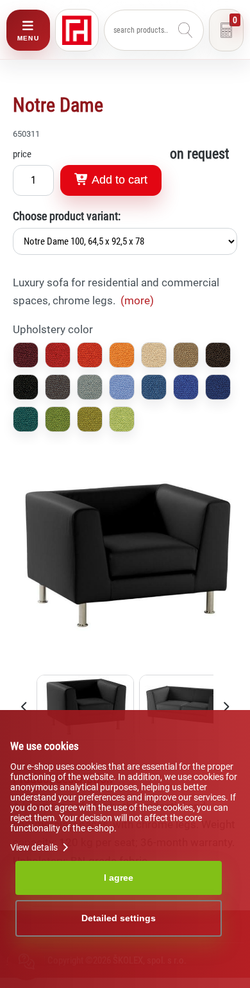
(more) (137, 300)
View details (35, 847)
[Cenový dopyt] (226, 30)
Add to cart (118, 179)
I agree (118, 877)
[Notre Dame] (125, 665)
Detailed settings (118, 918)
